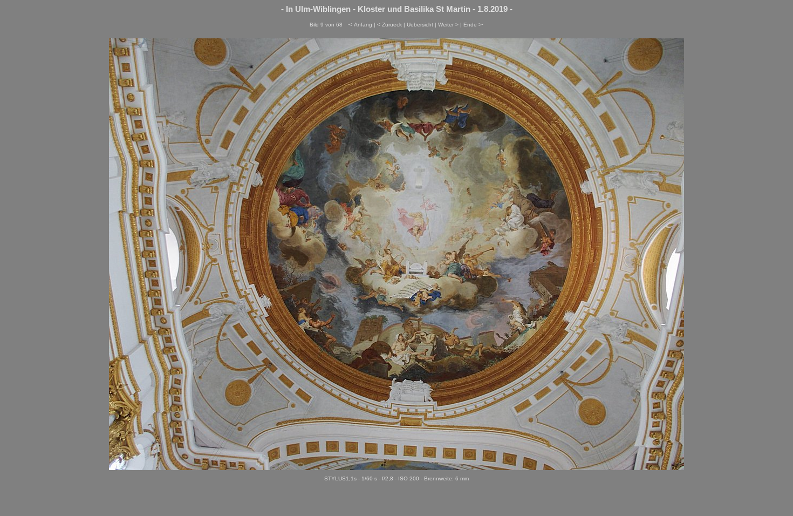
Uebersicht (420, 25)
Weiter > (448, 25)
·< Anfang (359, 25)
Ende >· (473, 25)
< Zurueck (389, 25)
